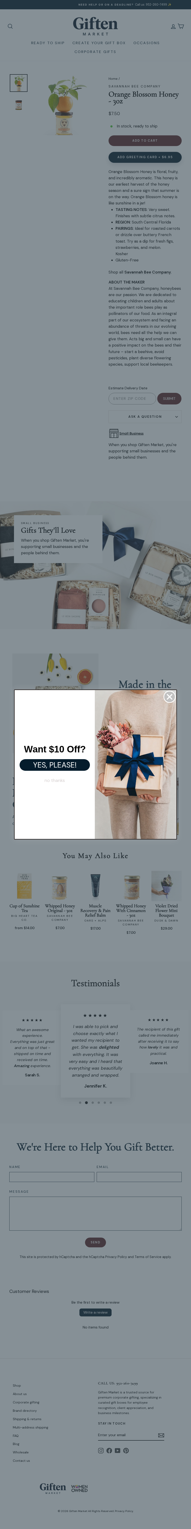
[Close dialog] (169, 696)
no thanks (54, 780)
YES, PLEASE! (55, 765)
